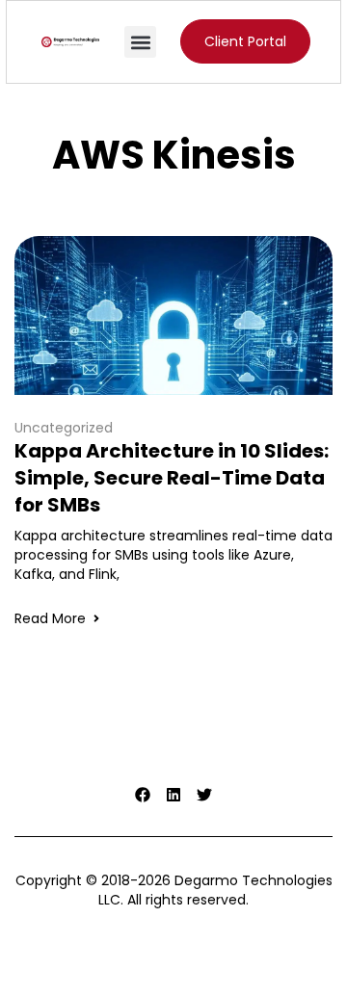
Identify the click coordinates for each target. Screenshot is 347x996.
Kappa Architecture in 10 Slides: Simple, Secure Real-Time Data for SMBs (171, 477)
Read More (50, 618)
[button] (140, 42)
